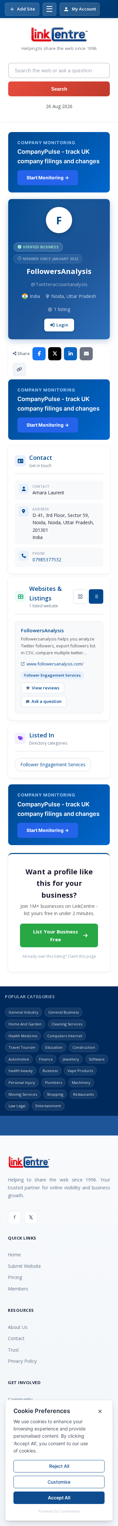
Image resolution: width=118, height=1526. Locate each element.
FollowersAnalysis (42, 630)
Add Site (26, 9)
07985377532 (46, 559)
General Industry (23, 1012)
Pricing (15, 1277)
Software (97, 1059)
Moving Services (23, 1094)
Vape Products (80, 1070)
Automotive (19, 1059)
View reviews (45, 688)
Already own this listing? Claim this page (59, 956)
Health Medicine (23, 1035)
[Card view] (80, 596)
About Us (18, 1327)
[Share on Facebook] (39, 353)
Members (18, 1289)
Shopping (55, 1094)
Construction (83, 1047)
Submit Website (24, 1266)
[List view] (96, 596)
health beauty (21, 1070)
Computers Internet (64, 1035)
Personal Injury (22, 1082)
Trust (13, 1350)
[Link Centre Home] (59, 34)
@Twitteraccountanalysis (59, 284)
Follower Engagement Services (53, 764)
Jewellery (71, 1059)
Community (20, 1399)
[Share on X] (54, 353)
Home (14, 1254)
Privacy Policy (22, 1361)
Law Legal (17, 1105)
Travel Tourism (22, 1047)
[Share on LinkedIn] (70, 353)
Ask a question (46, 701)
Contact (16, 1338)
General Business (63, 1012)
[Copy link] (19, 369)
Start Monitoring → (48, 177)
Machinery (81, 1082)
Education (54, 1047)
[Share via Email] (86, 353)
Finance (46, 1059)
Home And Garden (25, 1023)
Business (50, 1070)
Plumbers (53, 1082)
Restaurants (83, 1094)
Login (62, 325)
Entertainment (48, 1105)
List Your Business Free (55, 935)
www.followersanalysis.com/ (55, 664)
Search (59, 89)
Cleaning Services (66, 1023)
